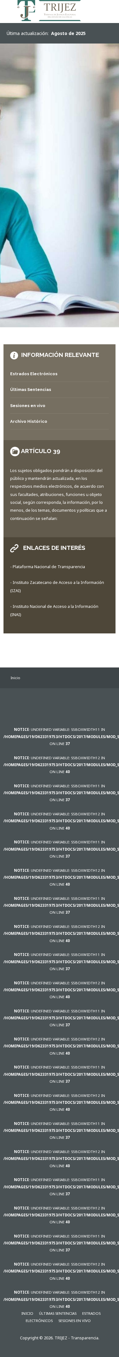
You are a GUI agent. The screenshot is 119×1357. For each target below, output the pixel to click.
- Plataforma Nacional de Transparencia (47, 566)
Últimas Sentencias (30, 389)
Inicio (27, 1313)
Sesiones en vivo (27, 405)
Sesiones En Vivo (74, 1320)
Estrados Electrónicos (33, 373)
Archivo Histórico (28, 421)
